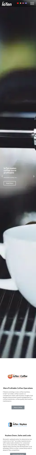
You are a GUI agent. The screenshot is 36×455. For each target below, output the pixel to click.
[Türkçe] (18, 3)
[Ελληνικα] (26, 3)
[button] (18, 407)
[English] (23, 3)
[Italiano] (20, 3)
